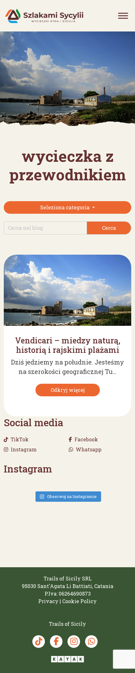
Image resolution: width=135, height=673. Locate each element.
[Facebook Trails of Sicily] (56, 641)
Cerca (109, 227)
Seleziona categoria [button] (65, 207)
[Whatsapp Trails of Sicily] (91, 641)
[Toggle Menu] (123, 16)
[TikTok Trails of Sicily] (38, 641)
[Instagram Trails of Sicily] (74, 641)
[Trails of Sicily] (44, 16)
